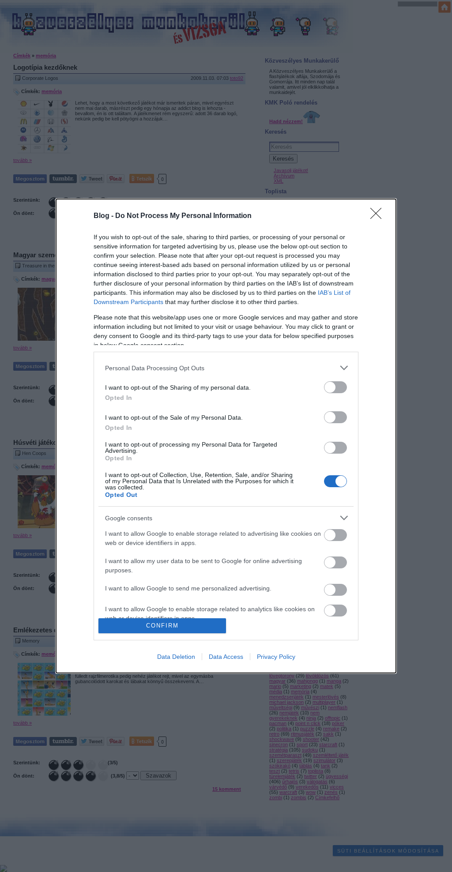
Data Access (226, 656)
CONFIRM (162, 625)
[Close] (378, 216)
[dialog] (226, 436)
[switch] (335, 387)
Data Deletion (176, 656)
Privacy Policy (276, 656)
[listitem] (226, 367)
